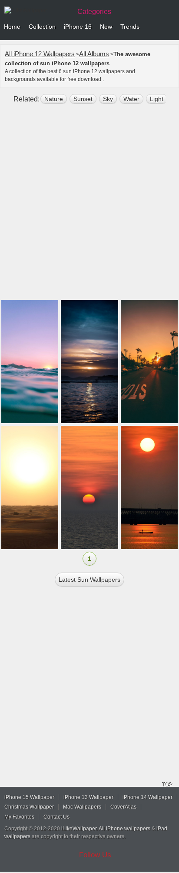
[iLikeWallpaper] (37, 10)
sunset (83, 98)
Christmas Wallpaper (29, 807)
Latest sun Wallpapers (89, 579)
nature (53, 98)
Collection (42, 26)
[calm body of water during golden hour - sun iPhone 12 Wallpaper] (29, 361)
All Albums (94, 53)
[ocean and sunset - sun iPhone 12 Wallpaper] (89, 487)
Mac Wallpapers (82, 807)
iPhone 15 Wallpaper (29, 797)
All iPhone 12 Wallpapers (40, 53)
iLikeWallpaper (78, 829)
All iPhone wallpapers (124, 829)
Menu (170, 27)
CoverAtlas (123, 807)
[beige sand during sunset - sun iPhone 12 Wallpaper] (29, 487)
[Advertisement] (89, 205)
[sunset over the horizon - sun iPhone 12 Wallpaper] (149, 361)
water (131, 98)
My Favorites (19, 817)
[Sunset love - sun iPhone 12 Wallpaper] (89, 361)
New (106, 26)
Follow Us (95, 855)
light (156, 98)
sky (108, 98)
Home (12, 26)
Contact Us (56, 817)
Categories (94, 11)
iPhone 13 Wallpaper (88, 797)
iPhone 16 (78, 26)
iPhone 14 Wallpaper (147, 797)
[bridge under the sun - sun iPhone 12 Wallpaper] (149, 487)
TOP (167, 784)
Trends (129, 26)
